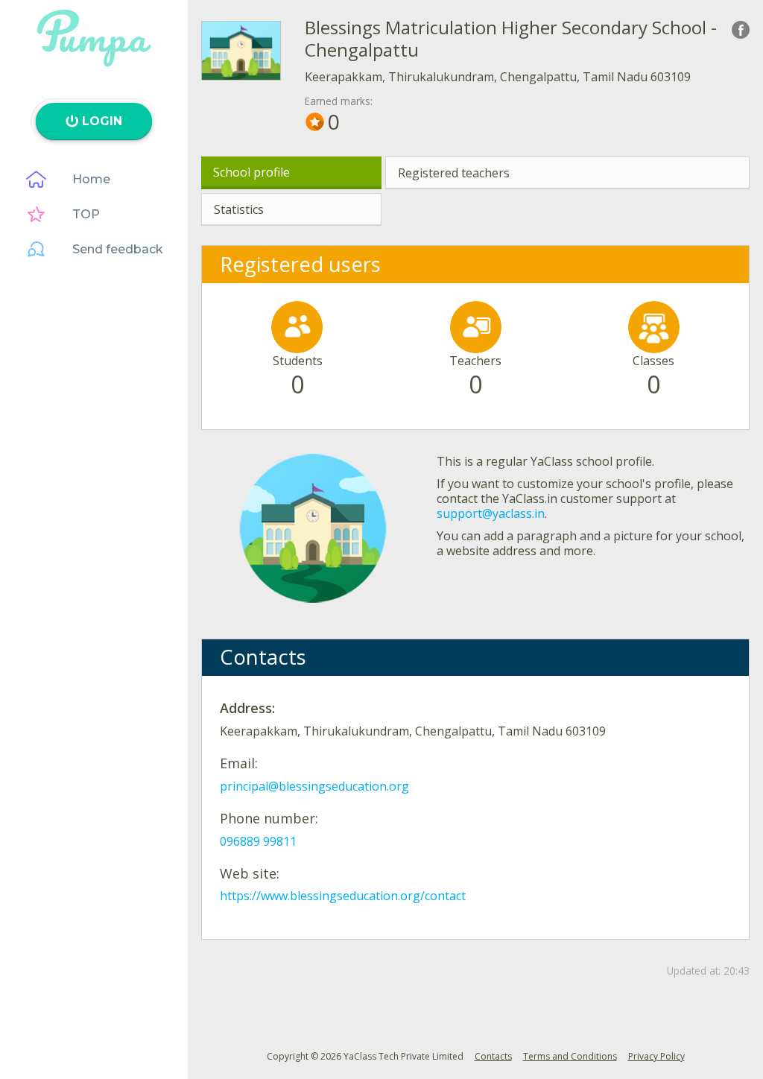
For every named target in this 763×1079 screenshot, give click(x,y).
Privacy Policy (656, 1056)
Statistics (239, 209)
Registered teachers (454, 173)
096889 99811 (258, 841)
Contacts (493, 1056)
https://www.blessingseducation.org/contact (343, 895)
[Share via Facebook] (741, 30)
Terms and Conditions (570, 1056)
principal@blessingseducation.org (314, 786)
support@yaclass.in (491, 513)
